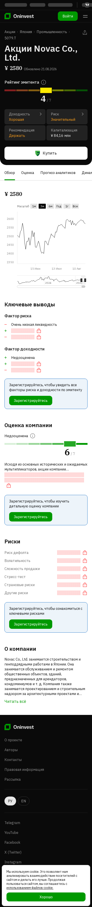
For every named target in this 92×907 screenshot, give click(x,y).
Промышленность (52, 32)
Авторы (11, 750)
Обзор (9, 172)
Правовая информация (24, 769)
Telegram (12, 822)
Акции (9, 32)
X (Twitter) (12, 852)
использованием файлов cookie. (29, 888)
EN (23, 801)
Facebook (12, 842)
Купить (50, 153)
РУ (10, 801)
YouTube (11, 832)
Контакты (13, 759)
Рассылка (12, 779)
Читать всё (15, 701)
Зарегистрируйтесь (31, 400)
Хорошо (46, 897)
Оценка (27, 172)
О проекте (13, 740)
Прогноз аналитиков (57, 172)
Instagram (12, 862)
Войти (68, 16)
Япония (26, 32)
